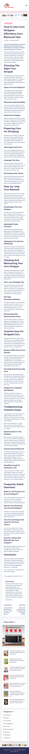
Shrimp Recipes (7, 735)
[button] (8, 599)
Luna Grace (9, 581)
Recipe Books (6, 732)
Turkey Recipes (7, 738)
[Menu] (26, 5)
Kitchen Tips (8, 23)
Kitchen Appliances (8, 723)
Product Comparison (8, 729)
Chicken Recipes (7, 715)
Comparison (6, 718)
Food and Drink (7, 720)
